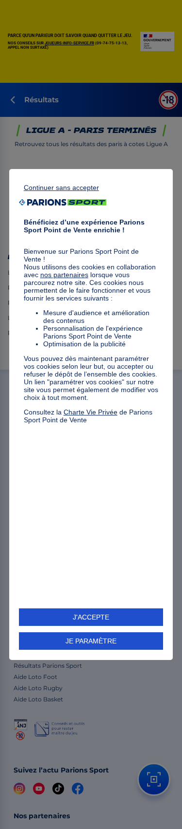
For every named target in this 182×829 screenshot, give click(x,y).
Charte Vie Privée (90, 412)
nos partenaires (64, 275)
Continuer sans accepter (61, 187)
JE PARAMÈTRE (91, 641)
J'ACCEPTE (91, 617)
